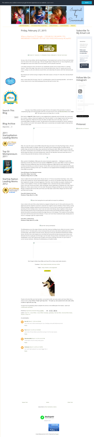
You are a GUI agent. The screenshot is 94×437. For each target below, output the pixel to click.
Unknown (26, 347)
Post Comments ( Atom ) (51, 407)
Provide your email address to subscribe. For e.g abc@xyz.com (84, 59)
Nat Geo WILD (63, 111)
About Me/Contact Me (24, 25)
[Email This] (49, 310)
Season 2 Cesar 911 (25, 314)
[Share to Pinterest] (56, 310)
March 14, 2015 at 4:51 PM (38, 338)
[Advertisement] (47, 387)
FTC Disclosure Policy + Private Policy (39, 25)
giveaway (51, 312)
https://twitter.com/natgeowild (49, 267)
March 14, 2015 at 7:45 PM (36, 347)
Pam (25, 330)
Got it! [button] (86, 2)
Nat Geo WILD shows (67, 312)
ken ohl (26, 321)
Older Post (70, 402)
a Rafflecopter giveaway (27, 307)
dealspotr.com (47, 420)
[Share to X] (53, 310)
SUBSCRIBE (84, 65)
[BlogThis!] (51, 310)
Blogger (57, 434)
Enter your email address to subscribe (84, 51)
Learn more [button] (50, 2)
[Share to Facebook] (54, 310)
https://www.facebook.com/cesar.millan (50, 264)
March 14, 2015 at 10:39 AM (34, 330)
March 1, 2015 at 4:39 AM (35, 321)
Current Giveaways (64, 25)
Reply (25, 325)
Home (47, 402)
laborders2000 (28, 338)
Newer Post (25, 402)
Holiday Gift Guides (53, 25)
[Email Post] (47, 310)
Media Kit (73, 25)
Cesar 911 (27, 312)
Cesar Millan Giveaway (43, 312)
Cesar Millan (33, 312)
